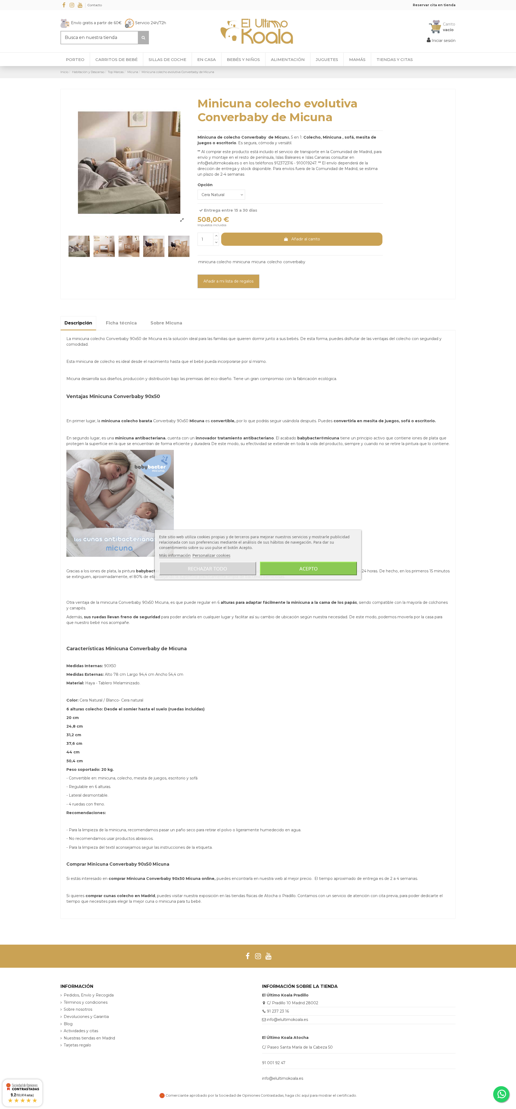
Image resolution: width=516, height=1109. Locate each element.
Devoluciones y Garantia (86, 1016)
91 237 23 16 (278, 1011)
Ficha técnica (121, 323)
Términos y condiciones (86, 1002)
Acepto (308, 568)
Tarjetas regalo (77, 1045)
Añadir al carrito (305, 239)
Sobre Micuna (166, 323)
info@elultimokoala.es (287, 1019)
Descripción (78, 323)
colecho (274, 261)
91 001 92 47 (273, 1062)
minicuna (241, 261)
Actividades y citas (81, 1030)
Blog (68, 1023)
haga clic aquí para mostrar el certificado (320, 1095)
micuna (259, 261)
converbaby (294, 261)
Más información (175, 555)
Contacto (94, 5)
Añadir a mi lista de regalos (228, 281)
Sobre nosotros (78, 1009)
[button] (394, 59)
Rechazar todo (207, 568)
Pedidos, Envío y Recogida (89, 995)
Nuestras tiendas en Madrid (89, 1038)
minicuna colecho (214, 261)
